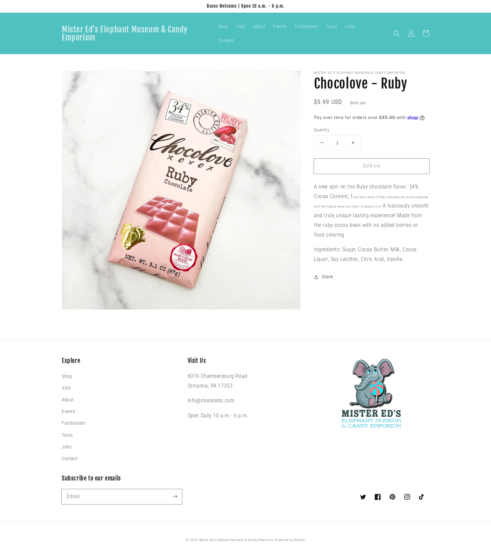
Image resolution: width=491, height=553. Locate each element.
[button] (396, 33)
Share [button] (327, 276)
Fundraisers (74, 423)
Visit (66, 388)
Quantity (321, 129)
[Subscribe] (174, 496)
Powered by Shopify (290, 540)
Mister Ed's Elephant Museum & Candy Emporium (236, 540)
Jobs (66, 446)
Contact (69, 458)
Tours (67, 435)
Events (68, 411)
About (68, 399)
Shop (67, 376)
